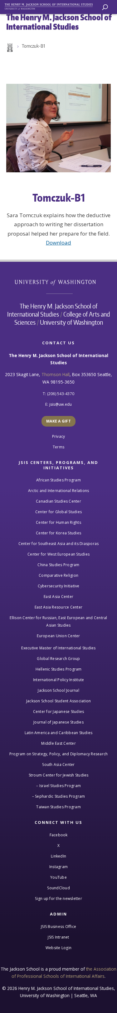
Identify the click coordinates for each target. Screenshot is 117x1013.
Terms (58, 447)
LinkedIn (58, 856)
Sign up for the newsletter (58, 898)
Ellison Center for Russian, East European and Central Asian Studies (58, 621)
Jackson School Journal (58, 690)
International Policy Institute (58, 679)
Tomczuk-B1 (33, 46)
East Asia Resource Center (58, 607)
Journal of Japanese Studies (58, 722)
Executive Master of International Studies (58, 648)
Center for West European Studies (58, 554)
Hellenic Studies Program (59, 669)
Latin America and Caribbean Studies (59, 732)
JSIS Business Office (58, 926)
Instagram (58, 866)
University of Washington (58, 281)
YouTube (58, 877)
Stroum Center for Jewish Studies (59, 775)
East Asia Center (58, 596)
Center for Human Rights (58, 522)
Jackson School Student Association (58, 701)
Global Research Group (58, 658)
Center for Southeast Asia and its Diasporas (58, 543)
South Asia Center (58, 764)
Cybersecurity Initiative (59, 586)
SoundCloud (58, 888)
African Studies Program (58, 480)
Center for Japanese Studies (58, 711)
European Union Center (58, 635)
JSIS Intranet (58, 937)
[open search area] (105, 7)
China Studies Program (58, 564)
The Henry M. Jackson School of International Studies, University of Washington (51, 5)
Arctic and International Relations (58, 490)
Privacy (58, 436)
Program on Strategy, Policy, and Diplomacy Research (58, 754)
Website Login (58, 947)
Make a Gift (58, 421)
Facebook (59, 835)
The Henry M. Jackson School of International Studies (52, 310)
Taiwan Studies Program (58, 807)
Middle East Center (58, 743)
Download (58, 242)
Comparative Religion (58, 575)
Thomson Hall (55, 374)
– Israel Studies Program (58, 785)
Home (9, 47)
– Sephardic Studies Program (58, 796)
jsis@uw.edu (60, 404)
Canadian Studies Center (58, 501)
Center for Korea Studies (58, 533)
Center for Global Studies (58, 511)
